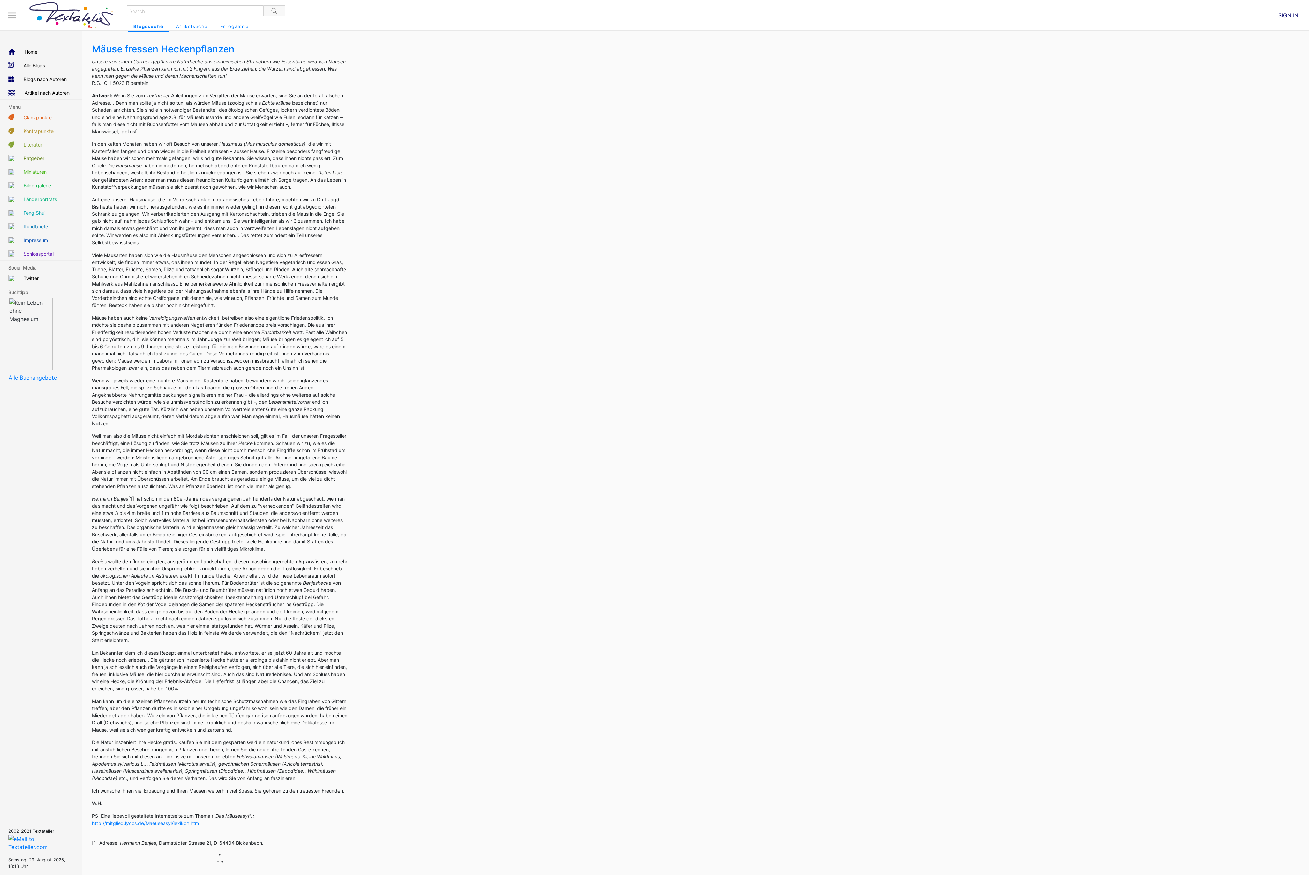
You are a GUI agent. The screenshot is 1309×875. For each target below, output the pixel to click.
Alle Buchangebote (33, 377)
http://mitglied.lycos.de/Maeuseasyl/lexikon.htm (145, 823)
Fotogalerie (234, 26)
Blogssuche (148, 26)
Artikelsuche (192, 26)
